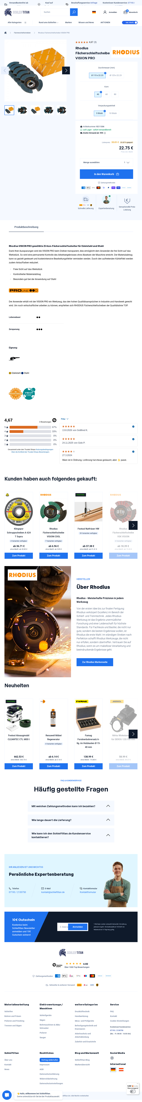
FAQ (112, 1011)
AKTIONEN (105, 22)
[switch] (133, 1091)
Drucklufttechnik (82, 1011)
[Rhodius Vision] (29, 393)
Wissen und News (86, 22)
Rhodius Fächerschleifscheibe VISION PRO (54, 33)
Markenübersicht (82, 1065)
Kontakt (113, 1016)
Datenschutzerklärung (49, 1074)
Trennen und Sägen (13, 1025)
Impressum (45, 1065)
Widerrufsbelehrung (48, 1079)
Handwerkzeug (81, 1016)
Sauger (43, 1037)
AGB (42, 1069)
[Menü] (137, 1084)
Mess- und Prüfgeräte (84, 1021)
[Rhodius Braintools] (15, 393)
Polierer (43, 1033)
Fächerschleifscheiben (22, 33)
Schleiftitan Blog (82, 1060)
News (6, 1069)
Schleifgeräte (46, 1015)
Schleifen (8, 1011)
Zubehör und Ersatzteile (85, 1042)
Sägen (42, 1020)
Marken (68, 22)
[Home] (5, 33)
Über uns (8, 1060)
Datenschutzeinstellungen (51, 1083)
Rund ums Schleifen (47, 22)
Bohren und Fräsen (12, 1016)
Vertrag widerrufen (49, 1060)
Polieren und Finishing (14, 1021)
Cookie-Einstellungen (119, 1021)
